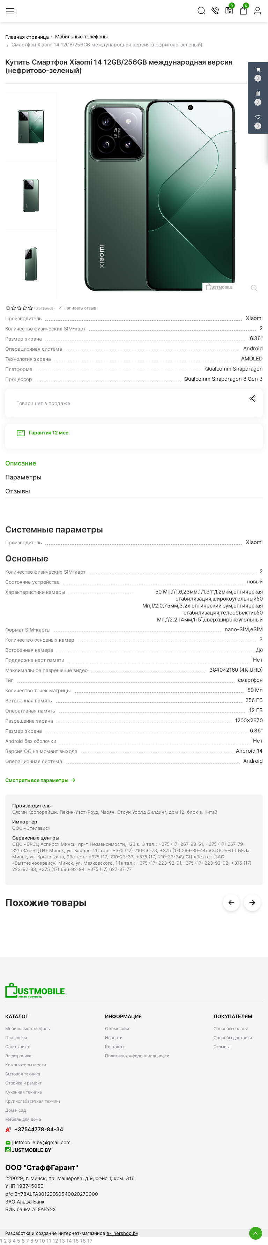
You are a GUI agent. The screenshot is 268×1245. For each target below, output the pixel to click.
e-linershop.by (122, 1233)
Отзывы (222, 1046)
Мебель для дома (23, 1119)
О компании (117, 1028)
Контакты (114, 1046)
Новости (113, 1037)
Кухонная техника (23, 1092)
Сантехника (17, 1046)
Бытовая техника (22, 1073)
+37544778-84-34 (38, 1129)
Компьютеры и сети (25, 1064)
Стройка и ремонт (23, 1083)
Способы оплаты (231, 1028)
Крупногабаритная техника (33, 1101)
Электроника (18, 1055)
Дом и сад (15, 1110)
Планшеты (16, 1037)
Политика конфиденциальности (137, 1055)
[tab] (134, 463)
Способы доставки (233, 1037)
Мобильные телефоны (28, 1028)
